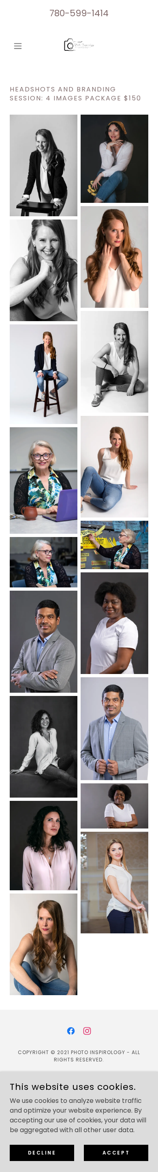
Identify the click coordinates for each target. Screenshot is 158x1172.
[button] (20, 46)
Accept (116, 1152)
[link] (79, 46)
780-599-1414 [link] (79, 13)
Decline (42, 1152)
